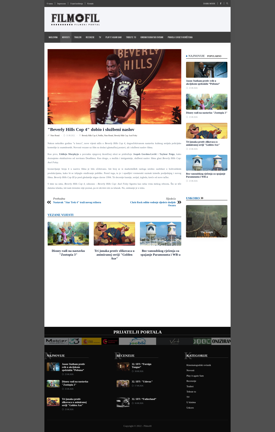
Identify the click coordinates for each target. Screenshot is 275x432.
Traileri (77, 37)
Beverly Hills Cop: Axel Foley (125, 135)
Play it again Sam (113, 37)
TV (100, 37)
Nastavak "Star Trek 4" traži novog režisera (77, 202)
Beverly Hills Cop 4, (90, 135)
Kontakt (90, 4)
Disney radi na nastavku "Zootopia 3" (206, 112)
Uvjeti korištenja (76, 4)
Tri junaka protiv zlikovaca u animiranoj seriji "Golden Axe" (114, 254)
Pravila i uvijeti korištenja (180, 37)
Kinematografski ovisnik (152, 37)
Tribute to (131, 37)
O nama (50, 4)
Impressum (61, 4)
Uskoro (193, 198)
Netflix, (101, 135)
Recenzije (90, 37)
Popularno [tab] (214, 56)
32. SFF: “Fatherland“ (144, 399)
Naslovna (53, 37)
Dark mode (209, 4)
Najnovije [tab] (196, 56)
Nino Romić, (109, 135)
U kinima (191, 402)
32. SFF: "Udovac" (142, 381)
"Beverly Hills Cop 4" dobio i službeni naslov (91, 129)
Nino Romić (55, 135)
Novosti (66, 37)
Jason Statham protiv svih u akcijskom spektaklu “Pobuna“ (73, 367)
